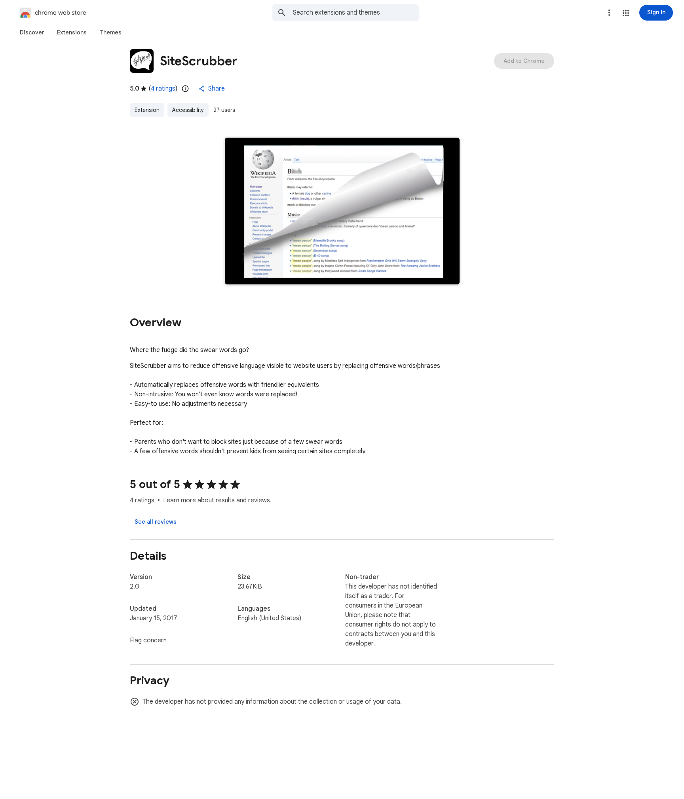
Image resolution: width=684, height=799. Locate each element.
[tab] (32, 32)
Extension (147, 110)
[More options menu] (609, 13)
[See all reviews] (155, 521)
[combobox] (356, 12)
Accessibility (188, 110)
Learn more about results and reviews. (217, 500)
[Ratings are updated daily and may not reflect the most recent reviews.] (185, 89)
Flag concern (148, 640)
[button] (626, 13)
